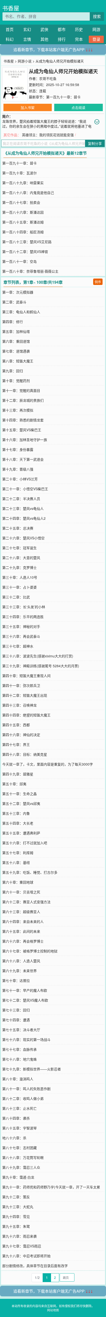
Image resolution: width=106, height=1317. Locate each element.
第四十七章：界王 (16, 744)
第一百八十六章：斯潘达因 (23, 212)
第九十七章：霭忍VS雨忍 (21, 1245)
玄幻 (27, 29)
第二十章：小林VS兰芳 (20, 478)
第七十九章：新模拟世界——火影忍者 (31, 1068)
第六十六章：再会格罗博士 (23, 941)
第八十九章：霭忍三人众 (21, 1167)
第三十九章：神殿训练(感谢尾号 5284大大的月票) (40, 665)
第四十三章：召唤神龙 (19, 705)
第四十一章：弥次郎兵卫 (21, 685)
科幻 (10, 39)
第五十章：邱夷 (14, 783)
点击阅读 (78, 107)
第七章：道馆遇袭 (16, 351)
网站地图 (53, 1310)
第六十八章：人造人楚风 (21, 960)
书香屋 (10, 8)
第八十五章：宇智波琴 (19, 1127)
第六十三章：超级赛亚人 (21, 911)
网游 (96, 29)
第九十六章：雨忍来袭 (19, 1236)
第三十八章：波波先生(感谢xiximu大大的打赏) (37, 655)
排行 (62, 39)
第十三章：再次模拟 (17, 410)
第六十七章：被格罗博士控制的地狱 (29, 950)
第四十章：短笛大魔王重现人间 (26, 675)
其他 (44, 39)
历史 (79, 29)
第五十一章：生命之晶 (19, 793)
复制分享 (95, 143)
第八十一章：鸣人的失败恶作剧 (26, 1088)
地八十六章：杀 (14, 1137)
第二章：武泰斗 (14, 301)
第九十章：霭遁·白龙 (18, 1177)
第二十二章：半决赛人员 (21, 498)
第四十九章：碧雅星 (17, 773)
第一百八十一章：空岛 (19, 261)
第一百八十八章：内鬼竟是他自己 (28, 192)
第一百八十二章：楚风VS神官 (25, 251)
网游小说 (25, 61)
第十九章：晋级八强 (17, 469)
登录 (96, 39)
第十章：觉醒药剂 (16, 380)
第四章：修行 (12, 321)
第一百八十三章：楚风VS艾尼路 (27, 241)
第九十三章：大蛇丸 (17, 1206)
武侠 (44, 29)
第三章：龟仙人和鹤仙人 (21, 311)
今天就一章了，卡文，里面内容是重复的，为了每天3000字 (47, 764)
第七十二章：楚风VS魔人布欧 (25, 1000)
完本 (79, 39)
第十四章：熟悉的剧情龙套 (23, 419)
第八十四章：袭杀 (16, 1118)
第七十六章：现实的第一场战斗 (26, 1039)
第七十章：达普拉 (16, 980)
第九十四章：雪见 (16, 1216)
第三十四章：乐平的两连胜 (23, 616)
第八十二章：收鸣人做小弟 (23, 1098)
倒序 (98, 281)
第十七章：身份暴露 (17, 449)
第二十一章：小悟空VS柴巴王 (25, 488)
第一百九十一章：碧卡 (63, 96)
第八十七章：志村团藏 (19, 1147)
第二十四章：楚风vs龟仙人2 (24, 518)
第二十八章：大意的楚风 (21, 557)
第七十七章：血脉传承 (19, 1049)
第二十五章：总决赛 (17, 528)
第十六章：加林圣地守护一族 (24, 439)
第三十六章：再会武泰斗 (21, 636)
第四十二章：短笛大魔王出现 (24, 695)
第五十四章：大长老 (17, 823)
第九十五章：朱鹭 (16, 1226)
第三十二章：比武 (16, 596)
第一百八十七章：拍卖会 (21, 202)
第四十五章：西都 (16, 724)
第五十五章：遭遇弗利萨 (21, 832)
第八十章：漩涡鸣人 (17, 1078)
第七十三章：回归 (16, 1009)
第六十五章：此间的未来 (21, 931)
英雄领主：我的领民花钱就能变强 (48, 134)
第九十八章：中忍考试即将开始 (26, 1255)
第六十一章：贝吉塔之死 (21, 891)
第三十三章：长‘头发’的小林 (23, 606)
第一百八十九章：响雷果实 (23, 182)
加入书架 (28, 107)
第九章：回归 (12, 370)
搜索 (97, 16)
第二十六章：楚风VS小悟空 (23, 537)
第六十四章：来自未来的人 (23, 921)
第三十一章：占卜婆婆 (19, 587)
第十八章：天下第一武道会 (23, 459)
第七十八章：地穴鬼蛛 (19, 1059)
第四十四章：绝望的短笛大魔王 (26, 714)
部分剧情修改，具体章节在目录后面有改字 (35, 1265)
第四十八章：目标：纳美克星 (24, 754)
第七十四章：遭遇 (16, 1019)
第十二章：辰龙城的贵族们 (23, 400)
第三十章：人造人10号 (19, 577)
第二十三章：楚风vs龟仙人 (23, 508)
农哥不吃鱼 (47, 78)
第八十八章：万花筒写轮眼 (23, 1157)
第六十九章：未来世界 (19, 970)
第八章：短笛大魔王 (17, 360)
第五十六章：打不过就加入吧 (24, 842)
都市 (62, 29)
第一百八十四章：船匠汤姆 (23, 231)
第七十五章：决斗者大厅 (21, 1029)
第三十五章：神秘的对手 (21, 626)
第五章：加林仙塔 (16, 331)
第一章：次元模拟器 (17, 292)
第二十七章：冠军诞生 (19, 547)
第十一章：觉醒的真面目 (21, 390)
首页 (10, 29)
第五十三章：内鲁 (16, 813)
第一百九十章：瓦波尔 (19, 172)
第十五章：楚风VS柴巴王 (21, 429)
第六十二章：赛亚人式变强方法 (26, 901)
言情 (27, 39)
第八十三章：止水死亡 (19, 1108)
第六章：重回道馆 (16, 341)
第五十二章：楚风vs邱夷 (21, 803)
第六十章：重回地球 (17, 882)
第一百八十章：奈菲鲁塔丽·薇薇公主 (30, 271)
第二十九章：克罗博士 (19, 567)
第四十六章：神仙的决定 (21, 734)
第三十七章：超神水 (17, 646)
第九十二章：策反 (16, 1196)
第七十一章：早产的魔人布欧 (24, 990)
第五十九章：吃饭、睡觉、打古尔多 (29, 872)
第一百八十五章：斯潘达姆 (23, 222)
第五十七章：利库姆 (17, 852)
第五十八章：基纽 (16, 862)
